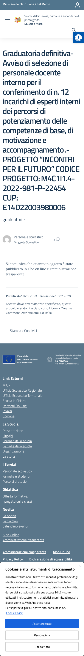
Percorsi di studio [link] (14, 481)
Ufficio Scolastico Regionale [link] (22, 390)
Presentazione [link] (13, 430)
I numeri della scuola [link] (17, 440)
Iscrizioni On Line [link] (15, 405)
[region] (42, 609)
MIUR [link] (7, 385)
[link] (78, 37)
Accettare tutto (42, 623)
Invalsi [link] (7, 410)
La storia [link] (9, 456)
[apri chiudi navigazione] (7, 19)
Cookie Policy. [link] (14, 613)
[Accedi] (77, 5)
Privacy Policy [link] (13, 559)
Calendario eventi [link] (15, 526)
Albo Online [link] (11, 534)
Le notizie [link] (9, 515)
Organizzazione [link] (13, 451)
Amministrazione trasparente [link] (23, 539)
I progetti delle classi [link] (17, 501)
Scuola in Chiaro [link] (14, 400)
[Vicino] (79, 565)
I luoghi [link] (8, 435)
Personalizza (42, 635)
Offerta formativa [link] (15, 496)
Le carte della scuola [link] (17, 446)
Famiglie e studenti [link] (16, 476)
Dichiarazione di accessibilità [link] (50, 559)
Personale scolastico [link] (17, 471)
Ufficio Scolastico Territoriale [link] (22, 395)
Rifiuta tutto (42, 646)
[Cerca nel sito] (73, 30)
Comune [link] (8, 416)
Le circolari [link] (10, 521)
